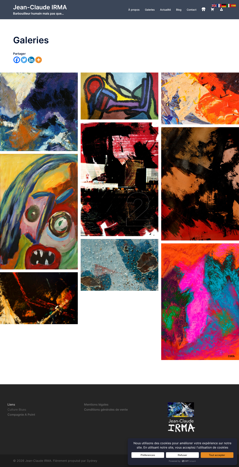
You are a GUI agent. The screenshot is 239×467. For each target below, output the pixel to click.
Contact (191, 9)
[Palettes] (200, 98)
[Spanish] (233, 5)
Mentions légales (96, 404)
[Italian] (228, 5)
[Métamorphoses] (200, 301)
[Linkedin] (31, 60)
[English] (214, 5)
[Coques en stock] (120, 265)
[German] (224, 5)
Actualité (165, 9)
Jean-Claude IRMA (40, 7)
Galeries (150, 9)
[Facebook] (16, 60)
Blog (178, 9)
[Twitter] (24, 60)
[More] (38, 60)
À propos (134, 9)
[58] (120, 179)
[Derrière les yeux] (39, 111)
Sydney (92, 461)
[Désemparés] (39, 211)
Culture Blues (16, 409)
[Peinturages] (120, 96)
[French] (219, 5)
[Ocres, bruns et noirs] (200, 184)
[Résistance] (39, 298)
